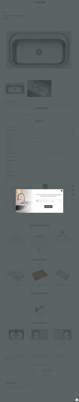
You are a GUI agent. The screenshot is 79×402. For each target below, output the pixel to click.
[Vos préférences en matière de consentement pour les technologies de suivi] (77, 400)
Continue (47, 206)
